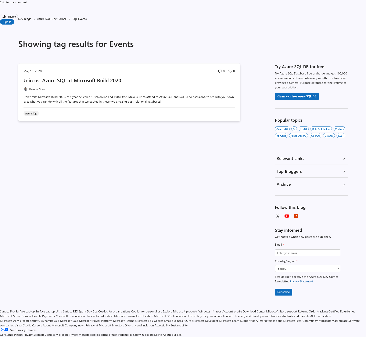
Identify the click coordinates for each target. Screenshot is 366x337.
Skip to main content (13, 2)
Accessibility (162, 325)
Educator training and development (246, 316)
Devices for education (99, 316)
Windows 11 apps (210, 311)
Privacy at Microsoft (98, 325)
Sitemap (38, 335)
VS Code (281, 135)
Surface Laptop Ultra (49, 311)
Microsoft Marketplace (333, 321)
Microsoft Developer (205, 321)
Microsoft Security (28, 321)
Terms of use (109, 335)
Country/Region (286, 261)
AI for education (320, 316)
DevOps (328, 135)
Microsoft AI (8, 321)
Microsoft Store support (281, 311)
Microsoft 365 (69, 321)
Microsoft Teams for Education (133, 316)
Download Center (254, 311)
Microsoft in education (70, 316)
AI (294, 129)
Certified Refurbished (342, 311)
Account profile (232, 311)
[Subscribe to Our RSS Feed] (296, 216)
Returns (303, 311)
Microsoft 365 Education (170, 316)
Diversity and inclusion (139, 325)
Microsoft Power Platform (95, 321)
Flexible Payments (43, 316)
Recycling (156, 335)
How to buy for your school (204, 316)
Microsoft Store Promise (15, 316)
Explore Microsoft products (180, 311)
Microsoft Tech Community (300, 321)
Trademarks (125, 335)
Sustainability (179, 325)
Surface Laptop (25, 311)
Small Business (173, 321)
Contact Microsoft (56, 335)
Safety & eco (141, 335)
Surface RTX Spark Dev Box (80, 311)
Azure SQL (282, 129)
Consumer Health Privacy (16, 335)
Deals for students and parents (289, 316)
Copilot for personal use (146, 311)
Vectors (339, 129)
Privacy (74, 335)
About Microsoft (53, 325)
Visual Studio (23, 325)
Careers (37, 325)
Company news (75, 325)
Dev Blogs (24, 19)
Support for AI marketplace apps (261, 321)
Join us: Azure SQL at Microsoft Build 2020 (72, 80)
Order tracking (318, 311)
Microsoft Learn (229, 321)
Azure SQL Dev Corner (51, 19)
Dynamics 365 (50, 321)
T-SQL (303, 129)
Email (279, 244)
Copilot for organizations (114, 311)
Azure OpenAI (298, 135)
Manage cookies (89, 335)
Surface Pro (7, 311)
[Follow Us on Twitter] (277, 216)
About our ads (172, 335)
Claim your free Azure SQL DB (296, 96)
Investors (118, 325)
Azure (187, 321)
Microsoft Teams (123, 321)
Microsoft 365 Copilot (149, 321)
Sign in (7, 21)
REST (341, 135)
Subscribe (283, 292)
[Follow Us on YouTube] (286, 216)
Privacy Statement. (302, 281)
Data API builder (321, 129)
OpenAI (315, 135)
